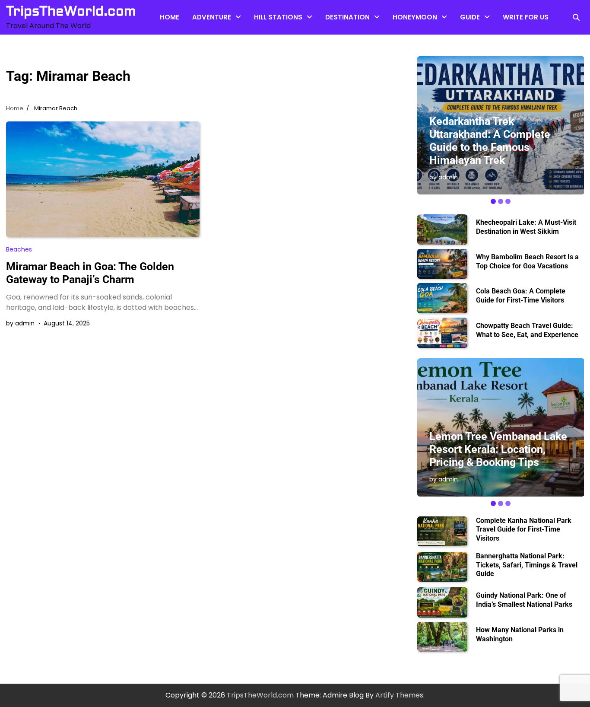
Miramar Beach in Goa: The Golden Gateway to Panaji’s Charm (90, 273)
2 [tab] (500, 201)
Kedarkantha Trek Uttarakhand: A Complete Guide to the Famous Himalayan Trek (489, 140)
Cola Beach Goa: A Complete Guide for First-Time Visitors (520, 295)
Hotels (403, 36)
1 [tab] (493, 201)
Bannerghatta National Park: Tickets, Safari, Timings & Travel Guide (526, 565)
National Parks (483, 71)
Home (169, 17)
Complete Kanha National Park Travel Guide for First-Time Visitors (523, 529)
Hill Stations (278, 17)
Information (479, 54)
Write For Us (526, 17)
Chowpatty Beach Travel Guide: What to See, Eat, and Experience (527, 330)
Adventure (211, 17)
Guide (470, 17)
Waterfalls (209, 54)
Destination (347, 17)
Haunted (268, 54)
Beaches (268, 36)
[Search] (576, 17)
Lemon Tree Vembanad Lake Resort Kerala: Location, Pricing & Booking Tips (498, 449)
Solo (332, 54)
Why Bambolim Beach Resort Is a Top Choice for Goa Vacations (527, 261)
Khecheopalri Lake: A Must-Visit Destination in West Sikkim (526, 227)
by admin (20, 323)
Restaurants (480, 36)
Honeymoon (415, 17)
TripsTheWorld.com (71, 11)
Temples (340, 36)
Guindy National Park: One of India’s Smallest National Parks (524, 599)
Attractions (211, 36)
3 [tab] (508, 201)
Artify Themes (399, 695)
